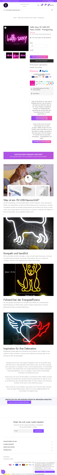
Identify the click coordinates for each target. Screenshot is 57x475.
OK (44, 471)
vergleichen (44, 64)
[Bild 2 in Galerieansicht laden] (16, 55)
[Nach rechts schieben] (27, 55)
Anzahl (31, 50)
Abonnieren (38, 431)
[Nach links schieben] (4, 55)
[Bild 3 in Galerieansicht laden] (23, 55)
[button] (38, 5)
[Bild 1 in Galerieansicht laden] (9, 55)
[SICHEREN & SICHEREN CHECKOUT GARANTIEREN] (42, 77)
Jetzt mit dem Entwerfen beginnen (19, 402)
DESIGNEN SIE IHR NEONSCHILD (41, 141)
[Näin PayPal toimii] (44, 71)
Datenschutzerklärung (48, 469)
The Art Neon (38, 67)
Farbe (31, 43)
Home (14, 18)
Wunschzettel (34, 64)
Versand (36, 34)
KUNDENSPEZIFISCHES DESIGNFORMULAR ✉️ (42, 118)
